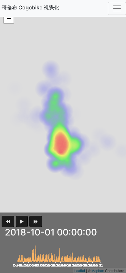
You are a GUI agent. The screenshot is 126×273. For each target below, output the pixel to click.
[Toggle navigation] (117, 8)
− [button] (9, 18)
